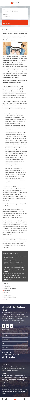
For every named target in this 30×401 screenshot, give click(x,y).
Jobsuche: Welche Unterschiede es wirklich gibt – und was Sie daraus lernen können (14, 267)
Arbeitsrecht (7, 291)
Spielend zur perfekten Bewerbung (12, 260)
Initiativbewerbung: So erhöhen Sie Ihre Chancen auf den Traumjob (13, 263)
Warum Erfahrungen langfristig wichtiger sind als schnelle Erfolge (15, 257)
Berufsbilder (7, 293)
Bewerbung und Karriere (10, 288)
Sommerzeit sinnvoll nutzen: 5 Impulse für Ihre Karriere (15, 270)
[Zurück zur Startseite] (8, 358)
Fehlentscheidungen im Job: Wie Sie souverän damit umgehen (15, 278)
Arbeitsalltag (7, 286)
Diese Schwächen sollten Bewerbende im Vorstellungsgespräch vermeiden (14, 274)
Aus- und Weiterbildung (10, 297)
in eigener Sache (8, 295)
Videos (5, 299)
